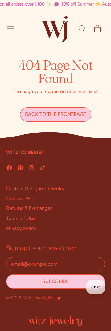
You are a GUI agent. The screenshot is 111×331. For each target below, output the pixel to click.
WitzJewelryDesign (42, 297)
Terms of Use (20, 218)
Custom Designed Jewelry (35, 188)
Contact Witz (21, 198)
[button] (82, 28)
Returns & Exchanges (29, 208)
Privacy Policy (21, 228)
